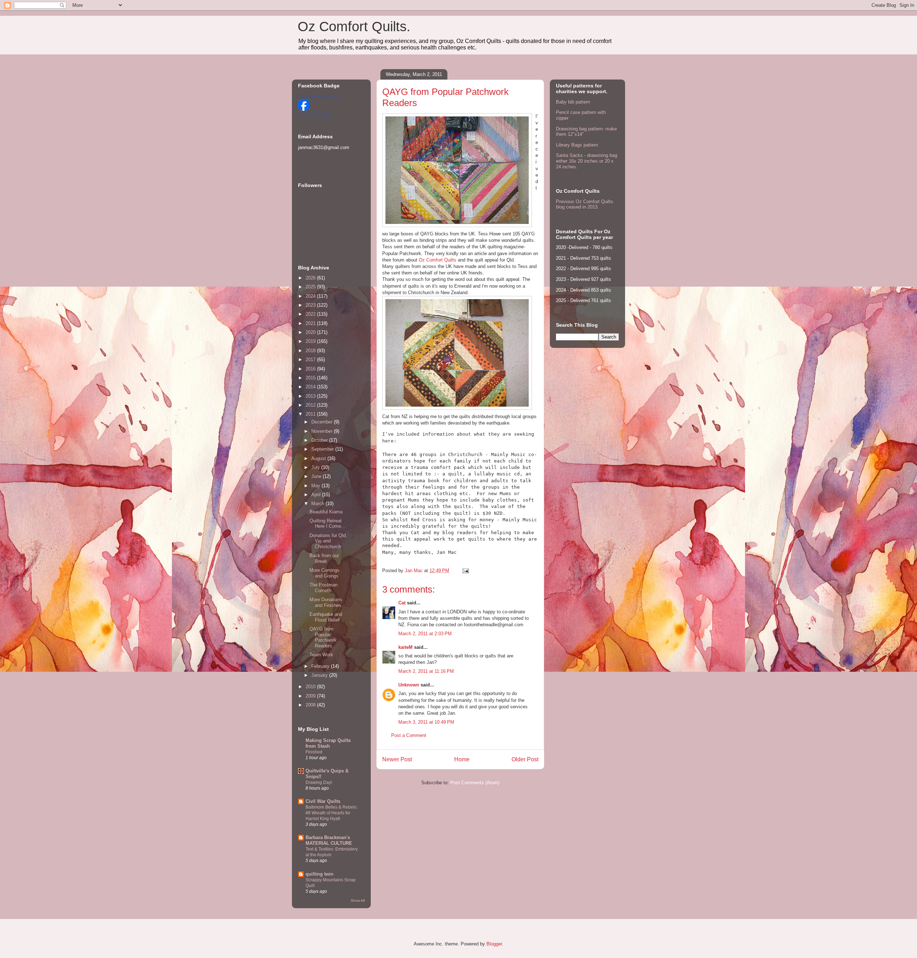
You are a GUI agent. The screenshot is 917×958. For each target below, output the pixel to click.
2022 (311, 314)
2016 (311, 369)
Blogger (494, 944)
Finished (314, 752)
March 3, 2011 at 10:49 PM (426, 722)
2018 (311, 350)
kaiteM (405, 647)
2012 (311, 405)
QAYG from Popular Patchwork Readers (323, 637)
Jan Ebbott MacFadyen (318, 97)
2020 (311, 332)
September (323, 449)
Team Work (321, 654)
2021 (311, 323)
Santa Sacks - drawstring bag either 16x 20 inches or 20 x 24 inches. (586, 161)
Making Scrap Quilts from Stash (328, 743)
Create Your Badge (314, 114)
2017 (311, 359)
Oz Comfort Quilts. (354, 26)
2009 (311, 696)
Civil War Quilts (323, 801)
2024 (311, 296)
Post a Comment (408, 735)
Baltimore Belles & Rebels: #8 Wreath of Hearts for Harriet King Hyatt (331, 813)
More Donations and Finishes (325, 602)
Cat (401, 602)
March (318, 503)
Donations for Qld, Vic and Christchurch (328, 541)
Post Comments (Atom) (474, 782)
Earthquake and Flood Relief (325, 617)
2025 (311, 286)
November (322, 431)
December (322, 422)
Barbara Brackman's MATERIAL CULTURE (329, 840)
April (316, 494)
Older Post (525, 759)
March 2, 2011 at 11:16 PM (426, 671)
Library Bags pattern (577, 145)
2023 (311, 305)
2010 (311, 686)
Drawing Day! (319, 782)
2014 (311, 386)
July (316, 467)
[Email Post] (465, 570)
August (319, 458)
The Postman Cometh (323, 587)
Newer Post (397, 759)
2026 (311, 278)
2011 (311, 414)
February (321, 666)
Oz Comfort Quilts (437, 260)
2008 (311, 705)
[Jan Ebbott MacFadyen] (303, 109)
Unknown (408, 685)
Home (462, 759)
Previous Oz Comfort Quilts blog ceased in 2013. (584, 204)
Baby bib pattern (573, 102)
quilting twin (319, 874)
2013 (311, 396)
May (316, 485)
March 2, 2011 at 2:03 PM (425, 633)
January (320, 675)
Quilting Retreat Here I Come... (327, 523)
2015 (311, 377)
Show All (358, 900)
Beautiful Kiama (325, 511)
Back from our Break (324, 558)
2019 (311, 341)
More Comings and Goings (324, 573)
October (320, 440)
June (317, 476)
